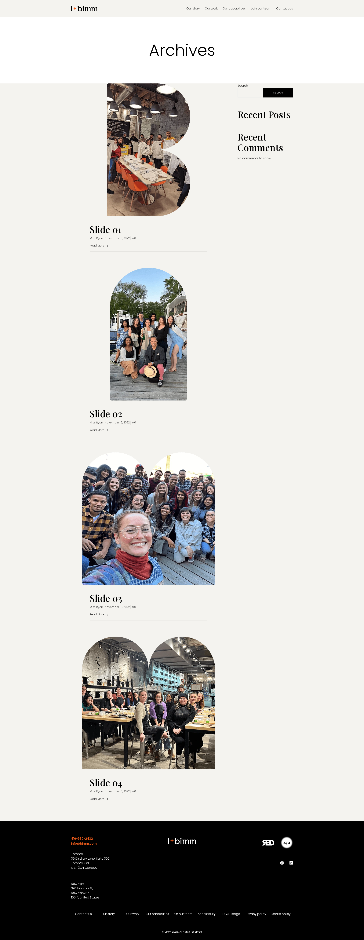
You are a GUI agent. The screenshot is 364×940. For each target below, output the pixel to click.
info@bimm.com (84, 843)
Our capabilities (157, 914)
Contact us (83, 914)
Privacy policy (256, 914)
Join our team (182, 914)
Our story (108, 914)
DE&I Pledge (231, 914)
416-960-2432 (82, 838)
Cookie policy (281, 914)
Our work (132, 914)
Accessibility (207, 914)
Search (243, 85)
